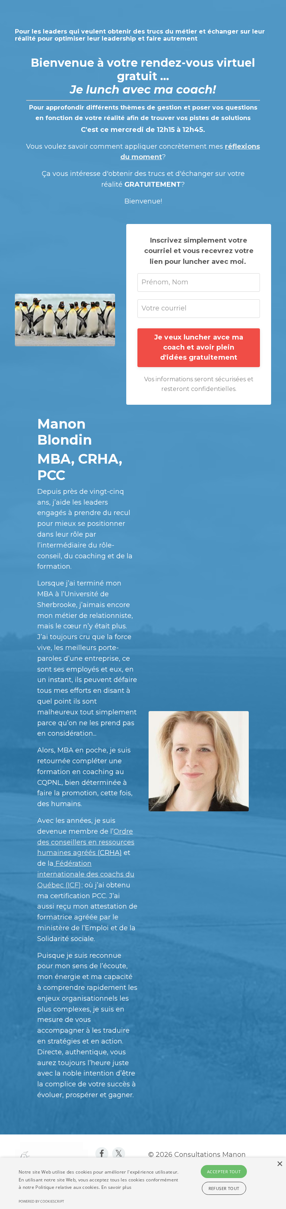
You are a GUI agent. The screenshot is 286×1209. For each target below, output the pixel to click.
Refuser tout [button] (224, 1188)
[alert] (143, 1183)
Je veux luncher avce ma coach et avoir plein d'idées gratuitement (199, 347)
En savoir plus (116, 1187)
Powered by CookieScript (41, 1201)
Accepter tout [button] (224, 1171)
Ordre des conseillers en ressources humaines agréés (85, 842)
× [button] (279, 1164)
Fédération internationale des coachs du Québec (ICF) (85, 874)
